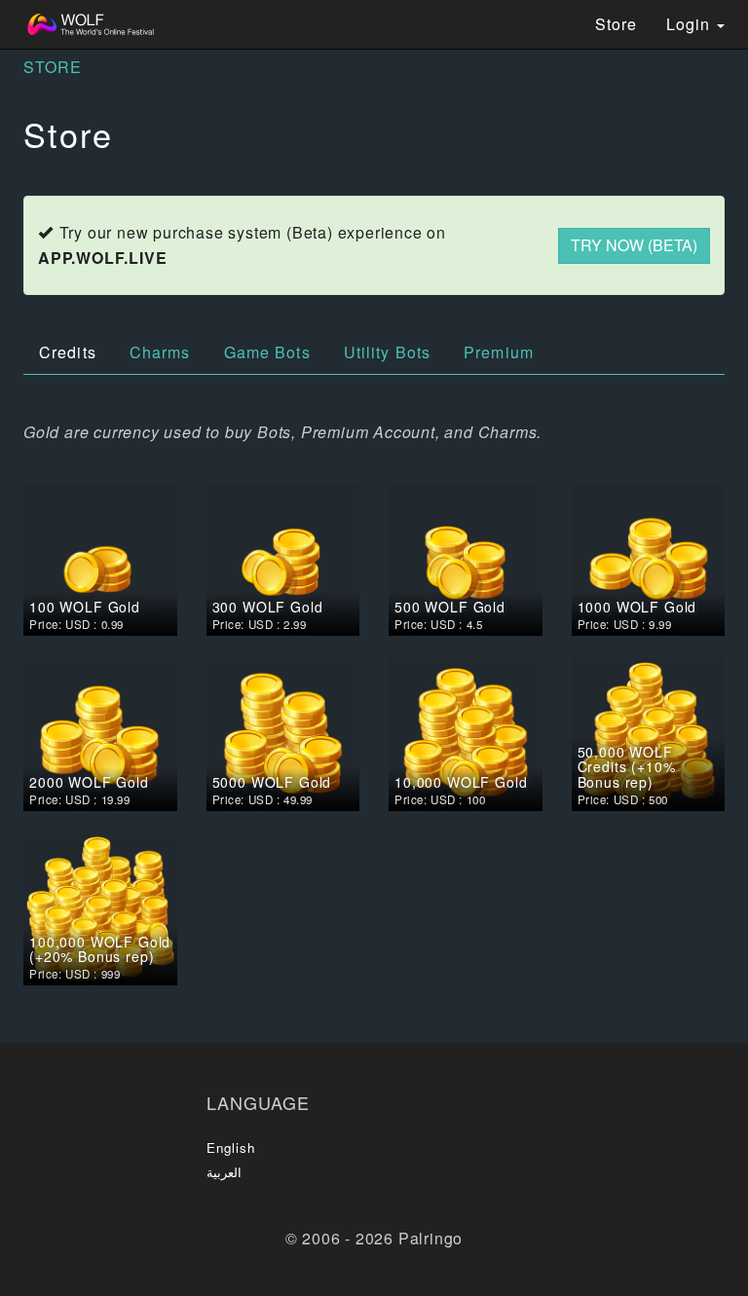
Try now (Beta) (634, 245)
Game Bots (267, 352)
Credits (67, 352)
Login (690, 24)
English (231, 1147)
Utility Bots (387, 352)
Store (616, 24)
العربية (224, 1172)
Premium (499, 352)
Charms (160, 352)
